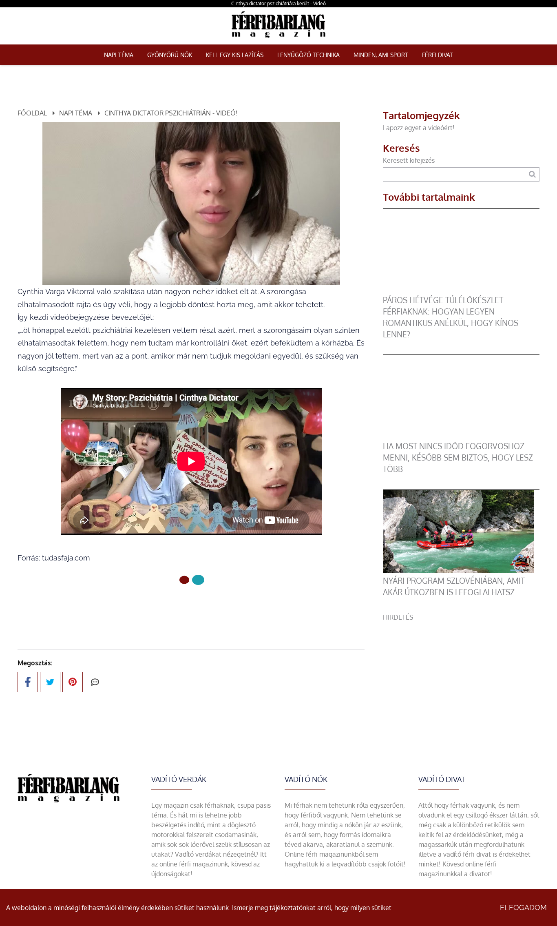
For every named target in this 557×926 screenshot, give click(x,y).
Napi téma (118, 54)
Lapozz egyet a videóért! (419, 128)
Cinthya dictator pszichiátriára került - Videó (278, 3)
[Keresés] (532, 174)
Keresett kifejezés (409, 160)
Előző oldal (196, 607)
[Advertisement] (461, 679)
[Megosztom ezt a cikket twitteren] (50, 682)
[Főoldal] (184, 580)
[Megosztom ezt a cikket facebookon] (28, 682)
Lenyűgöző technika (308, 54)
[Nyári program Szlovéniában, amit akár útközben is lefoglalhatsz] (458, 570)
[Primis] (278, 39)
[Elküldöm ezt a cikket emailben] (95, 682)
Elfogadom (523, 907)
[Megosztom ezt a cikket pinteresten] (72, 682)
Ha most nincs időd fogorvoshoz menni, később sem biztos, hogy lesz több (458, 457)
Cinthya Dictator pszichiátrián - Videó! (171, 113)
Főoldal (32, 113)
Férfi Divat (437, 54)
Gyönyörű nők (169, 54)
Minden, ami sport (381, 54)
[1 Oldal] (198, 580)
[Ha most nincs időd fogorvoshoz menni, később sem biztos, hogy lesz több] (458, 436)
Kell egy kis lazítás (234, 54)
